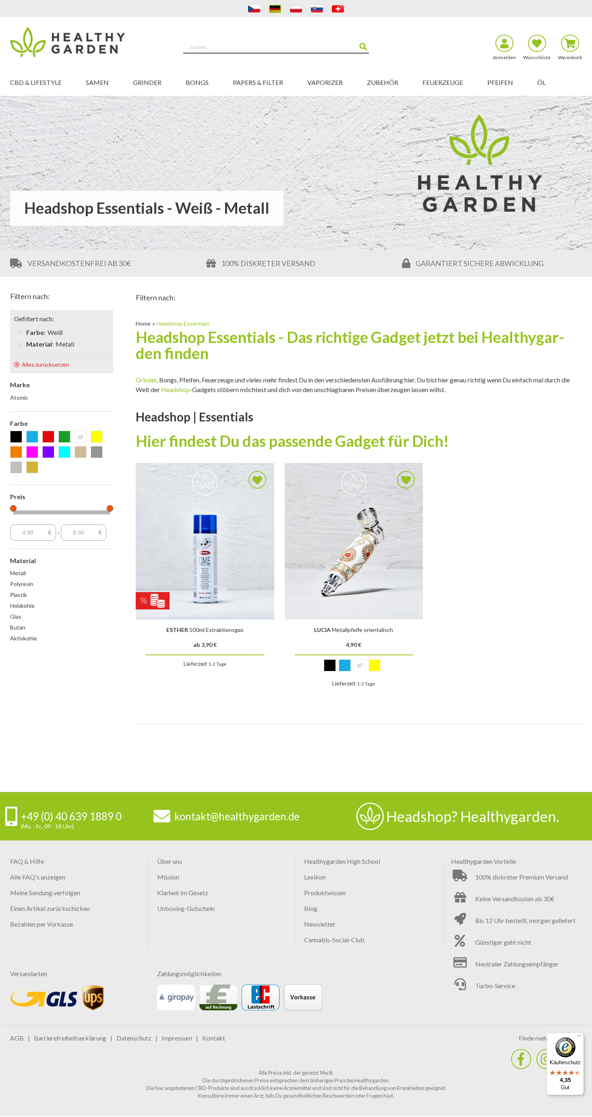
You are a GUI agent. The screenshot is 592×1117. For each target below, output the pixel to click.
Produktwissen (325, 892)
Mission (168, 877)
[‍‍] (521, 1059)
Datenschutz (133, 1038)
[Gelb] (98, 437)
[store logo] (81, 43)
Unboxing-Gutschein (186, 908)
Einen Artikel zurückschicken (50, 908)
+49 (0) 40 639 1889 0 (71, 816)
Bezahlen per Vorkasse (41, 924)
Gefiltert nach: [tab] (34, 318)
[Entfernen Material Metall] (20, 344)
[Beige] (82, 452)
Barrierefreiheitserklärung (70, 1038)
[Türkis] (65, 452)
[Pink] (33, 452)
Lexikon (315, 877)
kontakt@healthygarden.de (237, 816)
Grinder (146, 380)
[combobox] (276, 47)
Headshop (175, 389)
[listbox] (354, 667)
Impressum (176, 1038)
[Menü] (579, 1038)
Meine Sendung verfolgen (45, 892)
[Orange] (17, 452)
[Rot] (49, 437)
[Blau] (33, 437)
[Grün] (65, 437)
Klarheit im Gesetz (182, 892)
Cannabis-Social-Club (334, 940)
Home (144, 323)
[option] (330, 665)
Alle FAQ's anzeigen (37, 877)
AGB (17, 1038)
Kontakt (213, 1038)
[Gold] (33, 468)
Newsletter (319, 924)
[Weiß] (82, 437)
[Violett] (49, 452)
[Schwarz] (17, 437)
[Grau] (98, 452)
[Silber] (17, 468)
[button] (257, 480)
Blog (310, 908)
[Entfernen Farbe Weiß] (20, 332)
